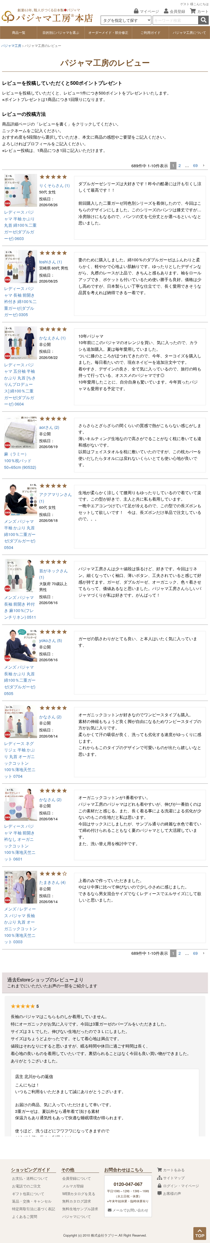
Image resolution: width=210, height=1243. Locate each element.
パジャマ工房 (11, 45)
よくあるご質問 (24, 1216)
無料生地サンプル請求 (80, 1208)
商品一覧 (18, 32)
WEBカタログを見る (78, 1193)
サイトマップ (173, 1177)
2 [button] (179, 165)
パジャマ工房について (189, 32)
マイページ (149, 11)
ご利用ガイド (151, 32)
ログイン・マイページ (180, 1185)
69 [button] (195, 165)
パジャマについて (76, 1216)
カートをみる (173, 1169)
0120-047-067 (128, 1183)
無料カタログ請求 (76, 1201)
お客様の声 (171, 1193)
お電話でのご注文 (26, 1185)
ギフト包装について (28, 1193)
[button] (204, 165)
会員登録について (76, 1178)
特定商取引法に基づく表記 (33, 1208)
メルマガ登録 (73, 1185)
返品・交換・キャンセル (31, 1201)
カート (203, 11)
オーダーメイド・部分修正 (108, 32)
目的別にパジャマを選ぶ (61, 32)
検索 (203, 20)
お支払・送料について (30, 1178)
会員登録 (177, 11)
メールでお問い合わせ (129, 1210)
